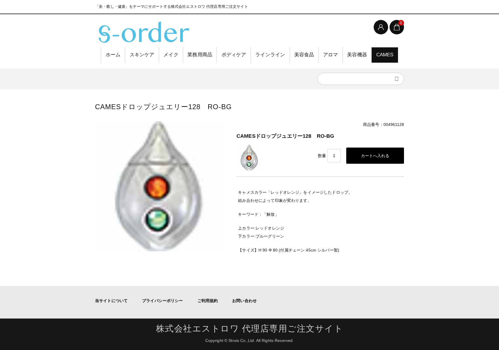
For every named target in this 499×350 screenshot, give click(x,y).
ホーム (113, 54)
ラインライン (270, 54)
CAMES (385, 54)
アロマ (330, 54)
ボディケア (233, 54)
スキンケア (142, 54)
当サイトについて (111, 300)
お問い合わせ (244, 300)
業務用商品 (199, 54)
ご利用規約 (208, 300)
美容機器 (357, 54)
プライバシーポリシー (162, 300)
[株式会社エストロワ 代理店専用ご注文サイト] (142, 31)
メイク (170, 54)
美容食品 (304, 54)
